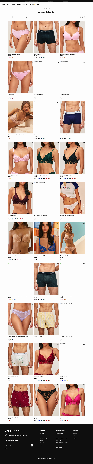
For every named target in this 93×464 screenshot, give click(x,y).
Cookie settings (59, 447)
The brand (75, 433)
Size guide (41, 444)
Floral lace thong (63, 376)
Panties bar (50, 1)
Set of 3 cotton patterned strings (40, 215)
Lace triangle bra (11, 215)
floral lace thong (37, 417)
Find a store (42, 442)
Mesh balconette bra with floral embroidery (42, 255)
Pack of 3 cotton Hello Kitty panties (67, 215)
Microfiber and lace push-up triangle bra (68, 54)
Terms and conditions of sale (61, 438)
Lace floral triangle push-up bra (66, 175)
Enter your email (8, 442)
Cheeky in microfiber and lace (14, 54)
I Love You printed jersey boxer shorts (15, 417)
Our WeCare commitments (78, 435)
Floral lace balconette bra (13, 175)
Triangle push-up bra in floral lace (40, 175)
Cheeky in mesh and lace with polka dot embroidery (18, 336)
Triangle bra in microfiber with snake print (16, 134)
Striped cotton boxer (38, 336)
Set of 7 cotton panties (38, 94)
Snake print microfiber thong (65, 255)
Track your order (43, 435)
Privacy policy (58, 440)
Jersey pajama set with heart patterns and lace (69, 296)
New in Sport (65, 1)
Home (44, 8)
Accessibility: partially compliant (62, 442)
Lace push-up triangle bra (65, 417)
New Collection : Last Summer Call (31, 1)
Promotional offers (59, 433)
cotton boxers (37, 54)
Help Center (42, 433)
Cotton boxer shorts (38, 134)
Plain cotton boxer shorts (39, 296)
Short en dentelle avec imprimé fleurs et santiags (17, 296)
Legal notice (58, 435)
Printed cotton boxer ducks (13, 376)
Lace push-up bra (11, 255)
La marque (48, 8)
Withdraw (41, 440)
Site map (58, 444)
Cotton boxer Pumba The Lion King (67, 336)
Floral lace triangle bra (38, 376)
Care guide (75, 438)
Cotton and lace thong (12, 94)
